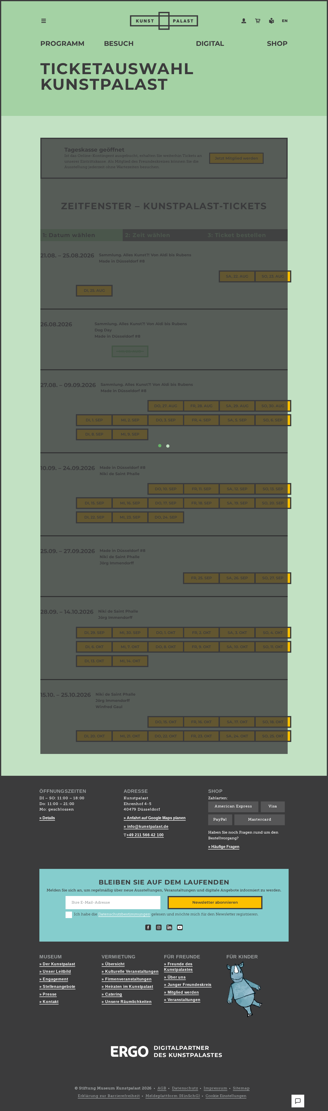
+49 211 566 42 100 (145, 835)
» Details (47, 818)
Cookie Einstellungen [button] (226, 1096)
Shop (277, 43)
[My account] (244, 21)
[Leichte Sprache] (271, 21)
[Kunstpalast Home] (164, 20)
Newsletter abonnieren (215, 902)
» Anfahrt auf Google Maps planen (155, 818)
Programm (62, 43)
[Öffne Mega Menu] (43, 21)
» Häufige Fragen (223, 847)
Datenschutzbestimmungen (124, 914)
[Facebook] (148, 928)
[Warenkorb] (258, 21)
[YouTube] (180, 928)
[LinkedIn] (169, 928)
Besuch (119, 43)
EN (285, 20)
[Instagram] (159, 928)
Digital (210, 43)
